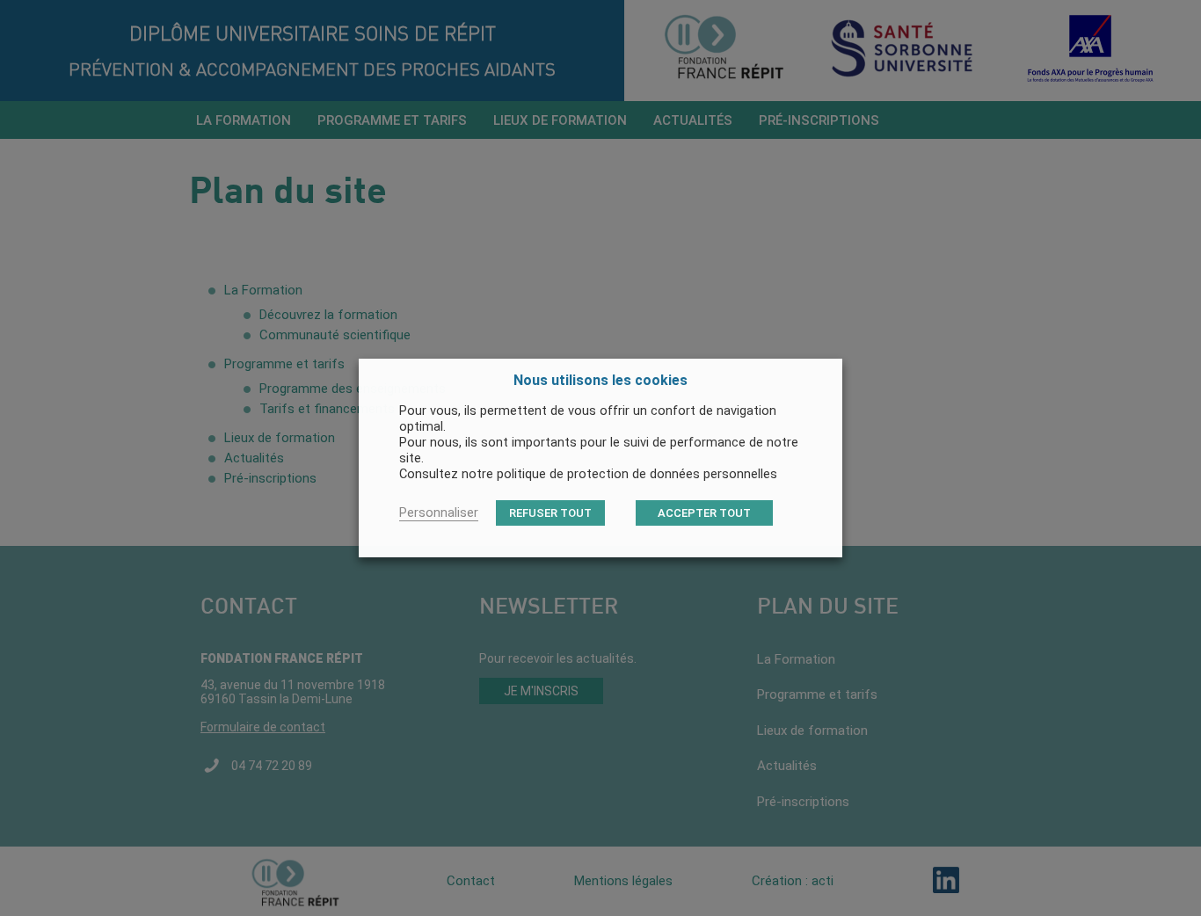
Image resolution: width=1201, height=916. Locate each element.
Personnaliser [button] (438, 512)
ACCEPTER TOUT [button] (704, 513)
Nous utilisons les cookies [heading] (600, 380)
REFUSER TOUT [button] (550, 513)
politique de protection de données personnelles (637, 474)
